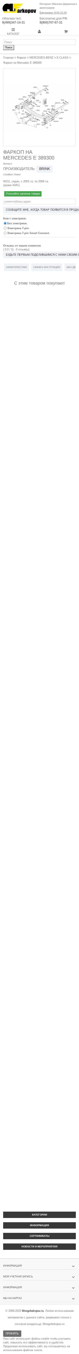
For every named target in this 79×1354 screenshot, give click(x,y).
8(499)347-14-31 (13, 22)
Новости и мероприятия (39, 1246)
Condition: (8, 174)
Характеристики (16, 267)
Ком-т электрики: (15, 218)
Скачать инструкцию (46, 267)
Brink (44, 169)
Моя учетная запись (18, 1276)
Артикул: (7, 163)
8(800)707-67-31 (51, 22)
